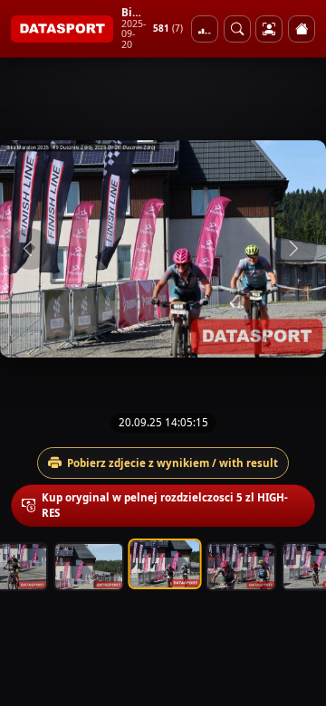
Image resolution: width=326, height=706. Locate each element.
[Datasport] (62, 29)
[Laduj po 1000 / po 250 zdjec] (204, 29)
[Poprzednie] (30, 249)
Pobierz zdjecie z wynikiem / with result (172, 463)
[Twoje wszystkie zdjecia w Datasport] (269, 29)
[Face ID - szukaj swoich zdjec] (237, 29)
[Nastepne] (296, 249)
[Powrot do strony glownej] (301, 29)
